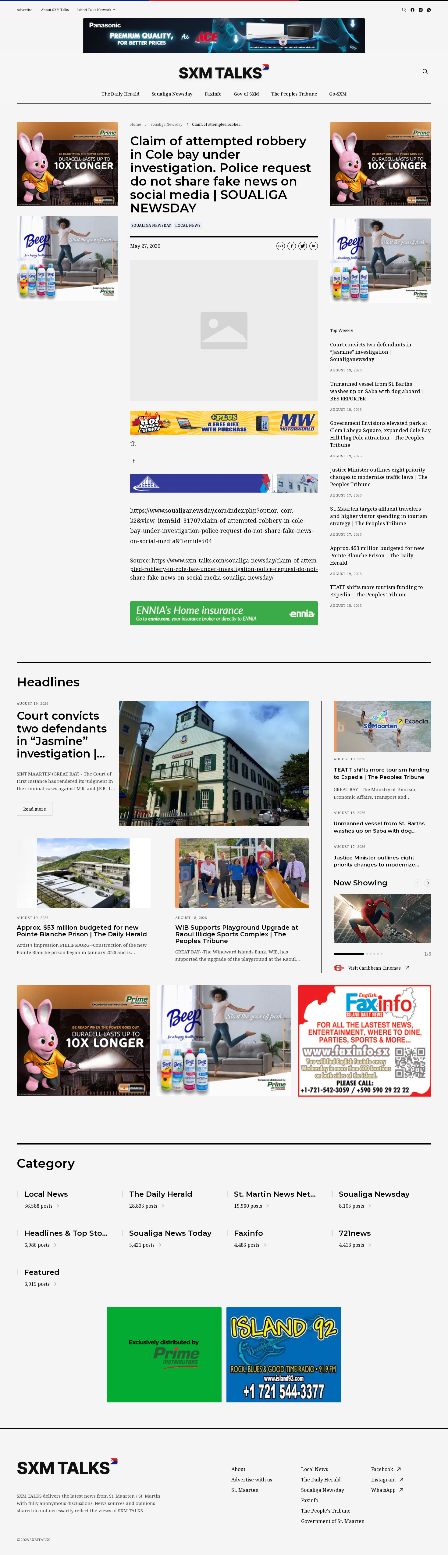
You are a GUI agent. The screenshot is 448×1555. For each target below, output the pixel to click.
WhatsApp (383, 1490)
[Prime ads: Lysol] (67, 164)
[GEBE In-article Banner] (224, 483)
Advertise (25, 9)
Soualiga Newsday (172, 94)
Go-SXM (338, 94)
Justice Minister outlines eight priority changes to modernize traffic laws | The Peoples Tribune (379, 477)
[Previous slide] (417, 883)
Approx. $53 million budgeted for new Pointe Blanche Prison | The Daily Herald (377, 555)
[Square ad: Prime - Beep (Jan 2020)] (223, 1040)
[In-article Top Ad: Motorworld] (224, 423)
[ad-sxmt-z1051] (67, 258)
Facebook (382, 1469)
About (238, 1469)
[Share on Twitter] (302, 246)
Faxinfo (213, 94)
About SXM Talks (55, 9)
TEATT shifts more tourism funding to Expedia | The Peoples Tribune (376, 591)
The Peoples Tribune (294, 94)
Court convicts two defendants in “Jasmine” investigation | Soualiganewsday (370, 352)
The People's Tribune (325, 1510)
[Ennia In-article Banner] (224, 613)
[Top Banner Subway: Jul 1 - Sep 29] (224, 35)
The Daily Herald (120, 94)
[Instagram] (420, 10)
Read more (37, 809)
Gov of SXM (246, 94)
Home (135, 124)
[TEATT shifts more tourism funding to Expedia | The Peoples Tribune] (382, 726)
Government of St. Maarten (332, 1521)
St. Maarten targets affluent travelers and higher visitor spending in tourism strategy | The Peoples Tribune (378, 516)
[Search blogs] (404, 10)
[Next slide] (427, 883)
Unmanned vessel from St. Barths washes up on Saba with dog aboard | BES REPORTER (377, 391)
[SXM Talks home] (224, 71)
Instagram (383, 1479)
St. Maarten (244, 1490)
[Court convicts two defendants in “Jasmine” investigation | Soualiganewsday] (214, 763)
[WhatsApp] (429, 10)
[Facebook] (412, 10)
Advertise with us (251, 1479)
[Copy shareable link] (280, 246)
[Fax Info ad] (364, 1040)
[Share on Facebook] (291, 246)
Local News (188, 225)
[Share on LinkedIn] (313, 246)
